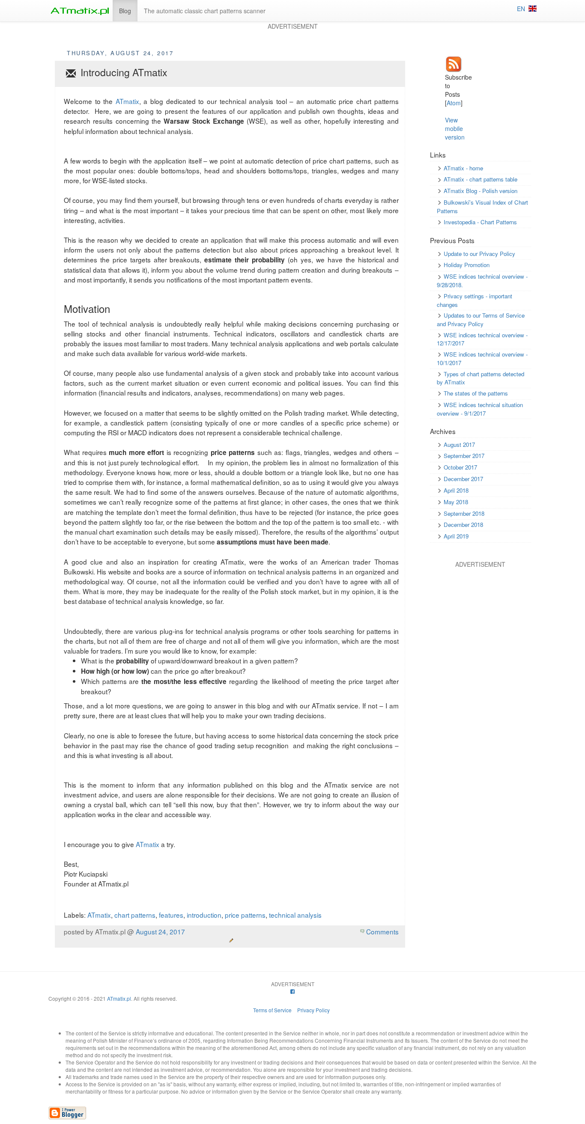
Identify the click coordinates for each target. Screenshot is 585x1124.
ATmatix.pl (119, 998)
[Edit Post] (231, 940)
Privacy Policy (313, 1010)
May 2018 (456, 502)
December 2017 (463, 479)
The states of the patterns (476, 393)
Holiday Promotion (466, 265)
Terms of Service (272, 1010)
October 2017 (460, 467)
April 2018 (456, 490)
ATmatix (127, 101)
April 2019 (456, 536)
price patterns (245, 914)
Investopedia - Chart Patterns (480, 222)
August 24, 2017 (160, 931)
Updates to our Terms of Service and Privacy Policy (481, 319)
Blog (125, 10)
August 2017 (459, 444)
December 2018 (463, 524)
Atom (454, 102)
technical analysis (295, 914)
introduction (204, 914)
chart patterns (134, 914)
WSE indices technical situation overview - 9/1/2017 (480, 409)
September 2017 (464, 456)
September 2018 (464, 513)
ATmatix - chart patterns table (480, 179)
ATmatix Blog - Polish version (480, 191)
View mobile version (455, 128)
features (171, 914)
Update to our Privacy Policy (479, 254)
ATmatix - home (463, 168)
